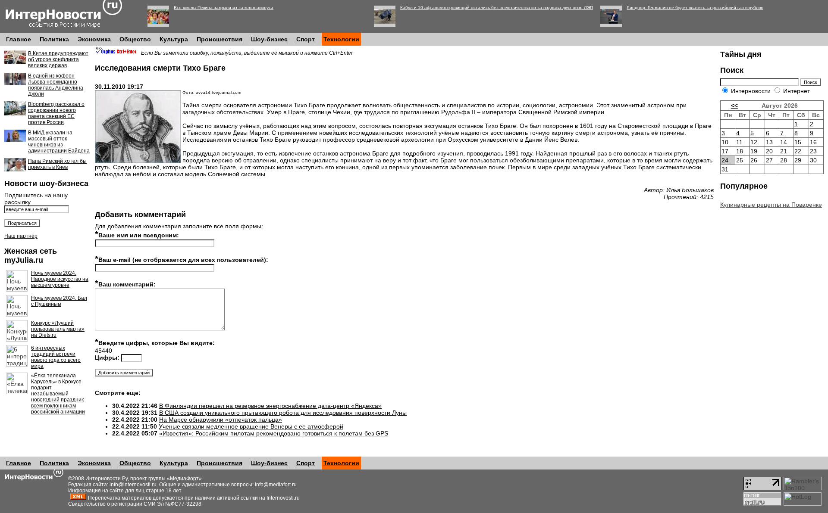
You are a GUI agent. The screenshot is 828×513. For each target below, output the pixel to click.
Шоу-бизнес (269, 39)
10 (724, 142)
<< (734, 105)
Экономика (94, 39)
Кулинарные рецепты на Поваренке (771, 204)
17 (724, 151)
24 (724, 160)
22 (797, 151)
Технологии (341, 39)
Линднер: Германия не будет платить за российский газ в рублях (695, 7)
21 (783, 151)
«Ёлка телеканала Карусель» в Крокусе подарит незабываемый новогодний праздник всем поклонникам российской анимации (58, 394)
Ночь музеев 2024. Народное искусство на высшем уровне (59, 279)
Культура (174, 39)
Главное (18, 39)
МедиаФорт (184, 479)
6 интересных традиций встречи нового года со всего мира (56, 357)
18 (739, 151)
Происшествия (219, 39)
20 (769, 151)
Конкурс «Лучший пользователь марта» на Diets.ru (58, 329)
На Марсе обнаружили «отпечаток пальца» (220, 419)
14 (783, 142)
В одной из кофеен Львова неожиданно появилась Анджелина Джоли (55, 85)
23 (813, 151)
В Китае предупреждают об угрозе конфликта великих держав (58, 59)
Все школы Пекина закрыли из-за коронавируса (223, 7)
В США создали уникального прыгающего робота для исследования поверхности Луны (283, 412)
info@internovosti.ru (133, 485)
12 (753, 142)
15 (797, 142)
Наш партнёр (21, 236)
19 (753, 151)
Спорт (305, 39)
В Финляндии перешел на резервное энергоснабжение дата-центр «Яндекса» (270, 405)
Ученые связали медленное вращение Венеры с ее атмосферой (251, 426)
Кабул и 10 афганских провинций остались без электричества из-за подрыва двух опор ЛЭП (496, 7)
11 (739, 142)
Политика (54, 39)
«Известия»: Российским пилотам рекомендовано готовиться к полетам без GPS (273, 433)
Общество (135, 39)
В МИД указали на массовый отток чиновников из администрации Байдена (59, 142)
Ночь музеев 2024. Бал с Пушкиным (59, 301)
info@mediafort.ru (276, 485)
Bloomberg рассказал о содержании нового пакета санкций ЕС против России (56, 113)
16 (813, 142)
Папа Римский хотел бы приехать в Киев (57, 164)
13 (769, 142)
